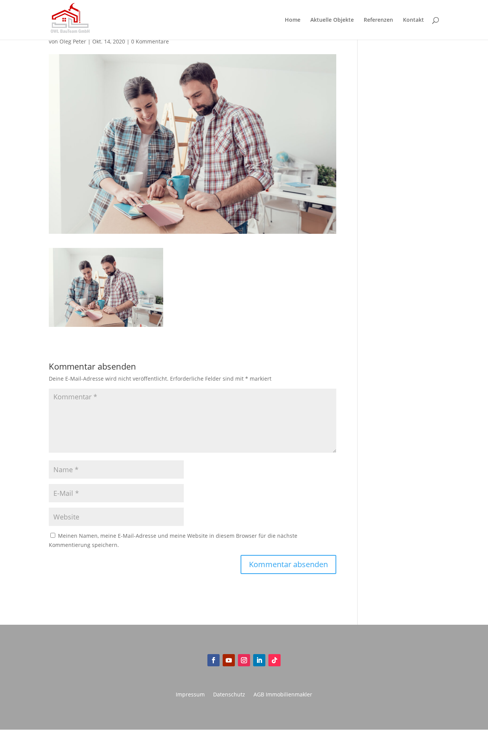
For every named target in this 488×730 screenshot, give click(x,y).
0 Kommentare (150, 41)
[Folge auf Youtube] (229, 660)
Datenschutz (229, 695)
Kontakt (413, 20)
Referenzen (378, 20)
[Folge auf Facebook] (213, 660)
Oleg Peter (72, 41)
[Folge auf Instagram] (244, 660)
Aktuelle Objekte (332, 20)
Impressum (190, 695)
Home (292, 20)
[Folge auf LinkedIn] (259, 660)
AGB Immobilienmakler (283, 695)
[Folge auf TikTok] (274, 660)
